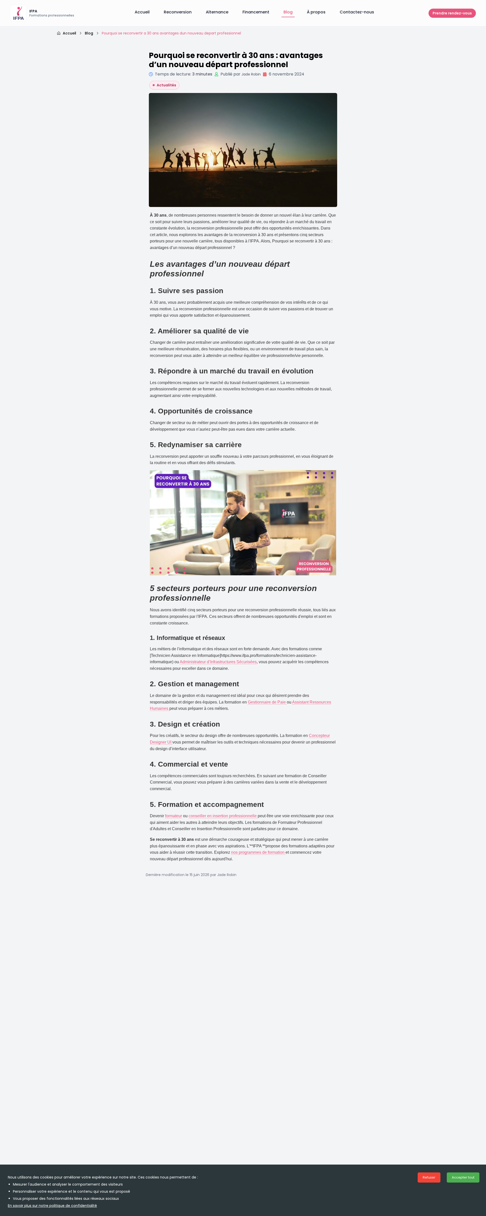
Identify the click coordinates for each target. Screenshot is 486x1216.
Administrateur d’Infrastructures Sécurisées (218, 662)
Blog (89, 33)
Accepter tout (463, 1177)
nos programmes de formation (258, 852)
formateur (173, 816)
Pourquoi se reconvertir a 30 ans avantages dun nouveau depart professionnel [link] (171, 33)
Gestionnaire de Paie (267, 702)
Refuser (429, 1177)
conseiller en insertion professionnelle (223, 816)
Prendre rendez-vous (452, 13)
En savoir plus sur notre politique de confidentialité (52, 1205)
